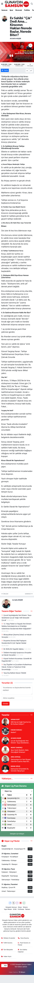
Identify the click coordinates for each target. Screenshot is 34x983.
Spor (11, 10)
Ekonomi (18, 10)
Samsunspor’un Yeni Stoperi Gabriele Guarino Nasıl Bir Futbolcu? (21, 760)
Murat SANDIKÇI (16, 747)
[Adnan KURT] (5, 722)
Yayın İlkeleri (8, 909)
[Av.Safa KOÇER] (4, 18)
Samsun (4, 10)
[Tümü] (31, 715)
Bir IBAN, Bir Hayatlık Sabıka (13, 649)
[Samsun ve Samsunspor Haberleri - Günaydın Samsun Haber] (17, 3)
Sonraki (28, 594)
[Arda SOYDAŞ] (5, 759)
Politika (27, 10)
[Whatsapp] (24, 902)
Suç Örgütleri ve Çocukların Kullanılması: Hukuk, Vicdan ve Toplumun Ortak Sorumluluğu (17, 667)
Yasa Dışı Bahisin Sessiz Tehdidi (14, 673)
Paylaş (6, 70)
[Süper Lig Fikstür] (31, 841)
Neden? (13, 732)
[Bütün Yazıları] (31, 611)
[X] (13, 902)
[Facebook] (10, 902)
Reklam (27, 909)
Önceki (5, 594)
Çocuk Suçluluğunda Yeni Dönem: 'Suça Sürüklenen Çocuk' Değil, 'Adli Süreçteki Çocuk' (16, 617)
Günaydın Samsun (11, 907)
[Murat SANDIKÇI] (5, 750)
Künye (20, 907)
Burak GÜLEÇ (15, 766)
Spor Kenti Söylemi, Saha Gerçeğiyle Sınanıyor (19, 751)
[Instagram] (17, 902)
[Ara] (32, 4)
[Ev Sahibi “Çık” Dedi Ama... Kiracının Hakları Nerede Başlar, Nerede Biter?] (17, 52)
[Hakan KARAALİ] (5, 731)
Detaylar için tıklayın (17, 834)
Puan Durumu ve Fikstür (24, 944)
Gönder (5, 704)
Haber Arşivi (7, 956)
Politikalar (21, 909)
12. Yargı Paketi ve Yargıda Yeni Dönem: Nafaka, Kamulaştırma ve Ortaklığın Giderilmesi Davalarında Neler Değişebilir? (17, 626)
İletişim (25, 907)
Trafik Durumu (7, 943)
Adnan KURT (15, 719)
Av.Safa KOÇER (15, 38)
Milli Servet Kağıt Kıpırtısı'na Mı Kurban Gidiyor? (21, 723)
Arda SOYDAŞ (15, 757)
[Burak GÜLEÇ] (5, 768)
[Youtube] (20, 902)
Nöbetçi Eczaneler (9, 938)
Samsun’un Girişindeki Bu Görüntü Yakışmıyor (20, 770)
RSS (5, 965)
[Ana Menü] (2, 4)
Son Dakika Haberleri (22, 951)
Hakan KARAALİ (16, 730)
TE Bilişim (22, 972)
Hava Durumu (24, 938)
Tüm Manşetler (8, 949)
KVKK (15, 909)
